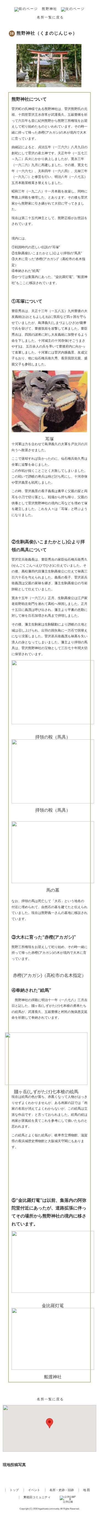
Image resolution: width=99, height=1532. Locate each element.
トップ (14, 1490)
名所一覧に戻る (50, 17)
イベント (34, 1490)
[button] (49, 1423)
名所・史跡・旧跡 (62, 1490)
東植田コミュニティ (28, 8)
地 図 (86, 1490)
